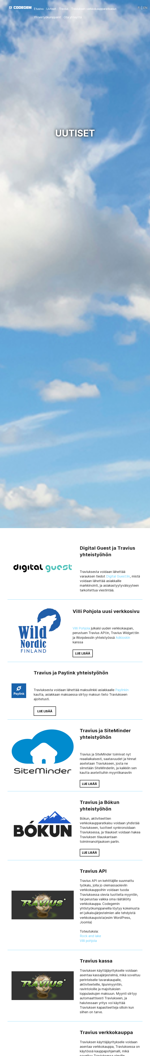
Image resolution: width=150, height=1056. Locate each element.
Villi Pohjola (81, 628)
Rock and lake (90, 936)
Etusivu (39, 9)
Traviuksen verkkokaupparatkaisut (94, 9)
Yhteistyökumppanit (47, 17)
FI (139, 8)
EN (145, 8)
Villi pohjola (88, 941)
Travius (63, 9)
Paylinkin (122, 690)
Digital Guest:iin (118, 576)
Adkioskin (123, 637)
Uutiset (51, 9)
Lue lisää (82, 653)
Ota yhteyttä (73, 17)
